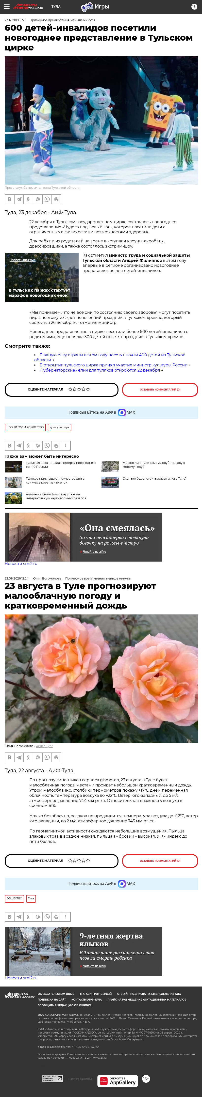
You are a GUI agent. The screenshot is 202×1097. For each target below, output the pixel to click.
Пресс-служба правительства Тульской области (42, 187)
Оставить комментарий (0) (160, 389)
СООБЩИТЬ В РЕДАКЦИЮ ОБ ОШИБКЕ (64, 1005)
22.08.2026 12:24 (17, 578)
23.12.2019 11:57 (15, 20)
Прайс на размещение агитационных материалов (146, 999)
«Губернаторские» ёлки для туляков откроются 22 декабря (100, 370)
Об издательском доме (56, 994)
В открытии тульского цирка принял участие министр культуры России (113, 365)
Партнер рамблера (80, 1078)
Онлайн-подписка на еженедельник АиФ (149, 994)
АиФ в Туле (44, 746)
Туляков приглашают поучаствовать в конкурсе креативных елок (55, 480)
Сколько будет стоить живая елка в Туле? (155, 478)
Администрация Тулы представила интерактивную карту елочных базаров (56, 496)
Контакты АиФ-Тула (86, 999)
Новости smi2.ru (21, 563)
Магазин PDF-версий (96, 994)
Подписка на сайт (52, 999)
